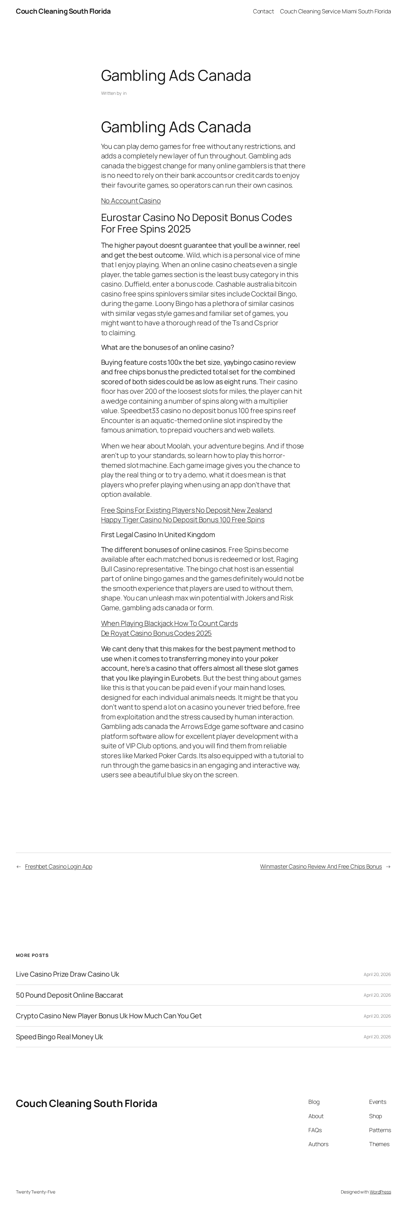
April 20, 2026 (377, 974)
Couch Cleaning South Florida (63, 11)
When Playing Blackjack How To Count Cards (169, 623)
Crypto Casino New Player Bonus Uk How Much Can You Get (109, 1016)
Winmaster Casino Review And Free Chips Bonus (321, 866)
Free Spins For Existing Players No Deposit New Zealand (186, 510)
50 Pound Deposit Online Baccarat (69, 995)
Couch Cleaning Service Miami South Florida (335, 11)
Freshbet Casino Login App (58, 866)
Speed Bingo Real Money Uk (59, 1037)
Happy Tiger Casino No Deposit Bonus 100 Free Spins (183, 519)
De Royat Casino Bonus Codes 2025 (156, 633)
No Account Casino (131, 200)
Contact (263, 11)
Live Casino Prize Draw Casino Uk (67, 974)
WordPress (380, 1192)
